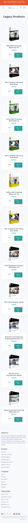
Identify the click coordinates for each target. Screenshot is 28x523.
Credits (3, 482)
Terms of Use (4, 494)
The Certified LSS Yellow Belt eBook (13, 230)
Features (3, 452)
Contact (3, 487)
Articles (3, 477)
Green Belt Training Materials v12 (14, 120)
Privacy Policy (5, 502)
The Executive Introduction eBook (14, 374)
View (9, 54)
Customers (4, 479)
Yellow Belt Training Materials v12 (14, 193)
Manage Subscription (7, 462)
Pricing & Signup (5, 457)
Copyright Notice (6, 507)
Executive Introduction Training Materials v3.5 (14, 338)
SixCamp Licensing (6, 454)
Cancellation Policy (6, 497)
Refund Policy (5, 499)
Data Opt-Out (5, 504)
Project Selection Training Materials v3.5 (14, 411)
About (3, 474)
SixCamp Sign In (5, 459)
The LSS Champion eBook (14, 302)
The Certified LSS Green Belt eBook (14, 156)
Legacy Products (5, 464)
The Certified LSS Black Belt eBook (14, 83)
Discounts (4, 484)
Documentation (5, 467)
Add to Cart (18, 55)
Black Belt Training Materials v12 (14, 47)
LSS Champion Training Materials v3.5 (14, 266)
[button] (3, 7)
